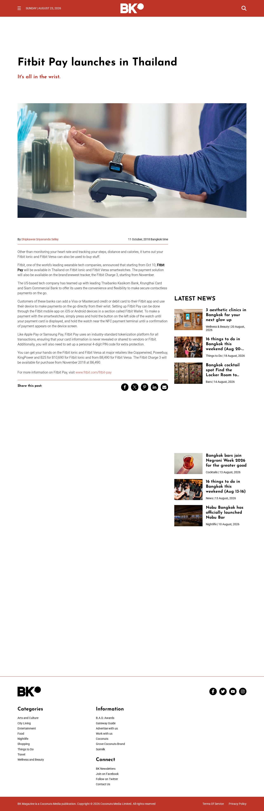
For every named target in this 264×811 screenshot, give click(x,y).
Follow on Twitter (107, 779)
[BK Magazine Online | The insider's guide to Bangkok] (132, 8)
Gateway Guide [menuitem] (106, 723)
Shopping (24, 744)
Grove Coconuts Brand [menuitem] (110, 744)
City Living (24, 723)
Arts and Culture (28, 718)
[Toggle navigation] (19, 8)
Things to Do (26, 749)
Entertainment (27, 728)
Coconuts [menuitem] (102, 738)
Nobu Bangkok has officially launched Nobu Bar (224, 513)
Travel (21, 754)
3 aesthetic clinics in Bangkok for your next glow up (226, 315)
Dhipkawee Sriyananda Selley (40, 239)
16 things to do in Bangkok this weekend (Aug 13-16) (226, 487)
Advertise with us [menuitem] (107, 728)
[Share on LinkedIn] (154, 387)
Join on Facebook (107, 773)
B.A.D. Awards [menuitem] (105, 718)
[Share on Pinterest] (144, 387)
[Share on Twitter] (134, 387)
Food (21, 733)
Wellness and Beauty (31, 759)
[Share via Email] (164, 387)
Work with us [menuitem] (104, 733)
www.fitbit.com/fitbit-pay (93, 372)
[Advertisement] (210, 263)
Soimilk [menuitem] (100, 749)
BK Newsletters (106, 768)
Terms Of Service (213, 803)
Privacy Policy (237, 803)
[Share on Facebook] (124, 387)
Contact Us (103, 784)
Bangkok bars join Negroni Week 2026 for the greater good (226, 461)
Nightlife (23, 738)
